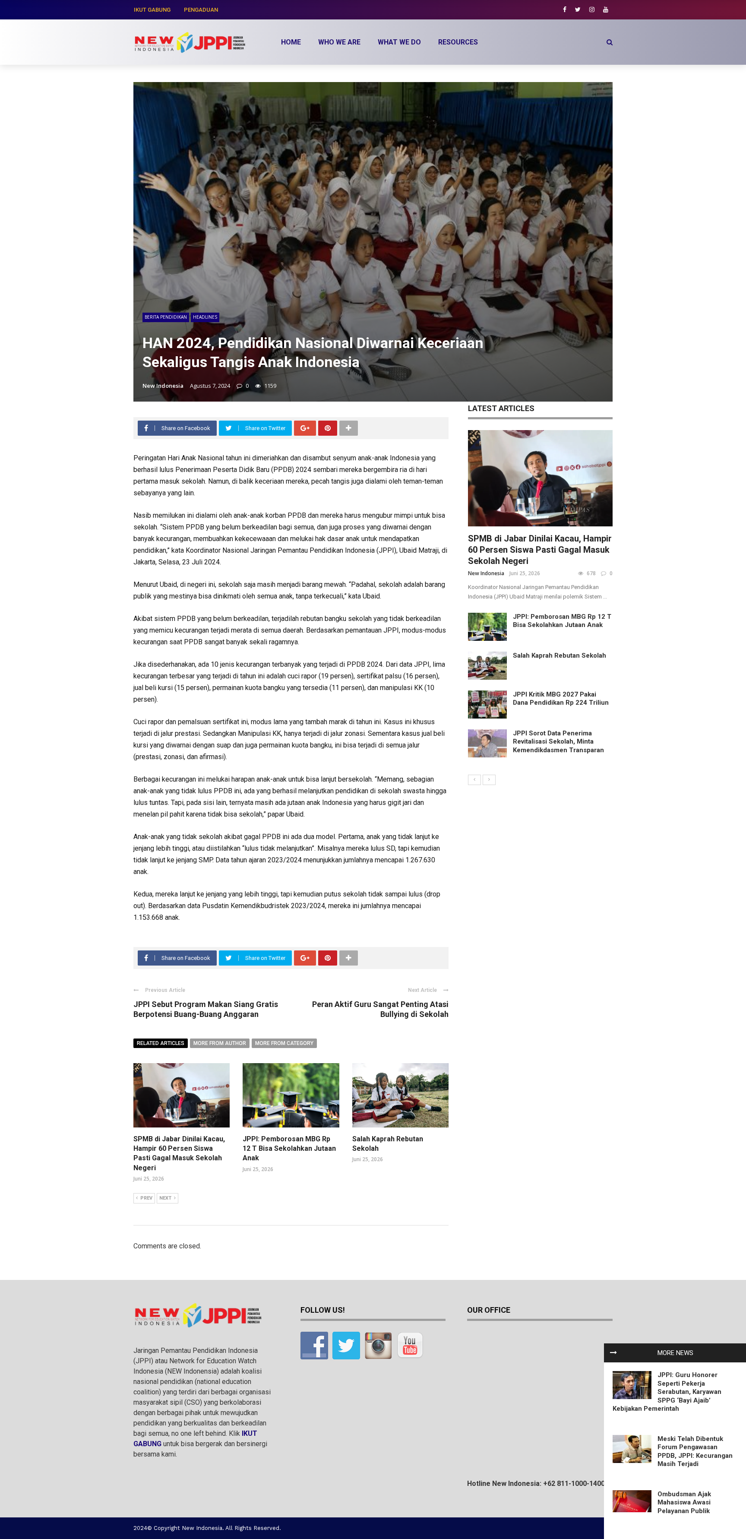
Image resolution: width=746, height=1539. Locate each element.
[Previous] (474, 780)
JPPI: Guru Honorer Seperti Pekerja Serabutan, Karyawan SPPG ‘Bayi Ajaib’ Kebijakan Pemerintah (667, 1391)
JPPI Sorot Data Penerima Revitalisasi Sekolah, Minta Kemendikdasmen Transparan (558, 741)
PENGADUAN (201, 9)
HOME (291, 42)
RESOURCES (458, 42)
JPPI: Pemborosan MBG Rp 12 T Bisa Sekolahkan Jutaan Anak (289, 1148)
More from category (284, 1043)
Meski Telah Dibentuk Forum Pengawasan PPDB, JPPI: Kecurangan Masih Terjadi (695, 1451)
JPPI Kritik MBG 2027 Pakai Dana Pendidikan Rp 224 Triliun (561, 698)
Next (165, 1198)
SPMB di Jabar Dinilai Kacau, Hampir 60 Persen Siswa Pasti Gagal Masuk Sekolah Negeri (540, 549)
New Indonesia (162, 386)
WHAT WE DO (399, 42)
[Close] (613, 1352)
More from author (219, 1043)
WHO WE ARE (339, 42)
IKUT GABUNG (152, 9)
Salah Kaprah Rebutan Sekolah (559, 655)
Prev (146, 1198)
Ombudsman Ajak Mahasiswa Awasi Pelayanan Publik (684, 1502)
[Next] (489, 780)
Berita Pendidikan (166, 317)
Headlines (205, 317)
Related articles (160, 1043)
